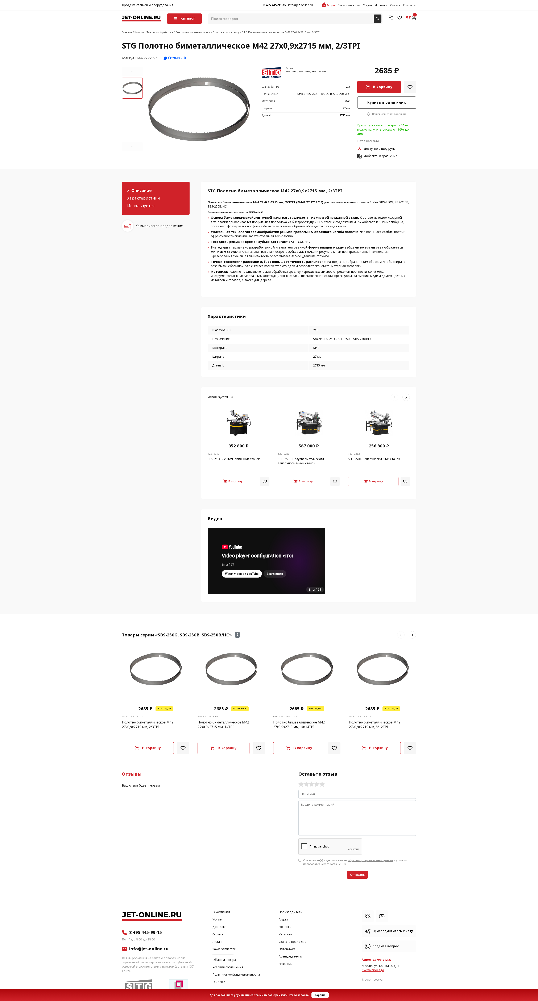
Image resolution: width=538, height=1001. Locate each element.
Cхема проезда (373, 970)
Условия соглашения (227, 967)
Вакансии (286, 964)
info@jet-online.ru (300, 5)
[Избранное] (399, 17)
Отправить (357, 874)
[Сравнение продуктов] (391, 17)
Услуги (367, 5)
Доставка (381, 5)
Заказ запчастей (349, 5)
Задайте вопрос (386, 946)
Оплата (395, 5)
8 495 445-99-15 (274, 5)
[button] (132, 71)
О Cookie (218, 982)
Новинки (285, 927)
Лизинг (217, 942)
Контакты (409, 5)
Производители (290, 912)
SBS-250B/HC (217, 206)
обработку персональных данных (370, 860)
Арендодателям (290, 957)
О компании (221, 912)
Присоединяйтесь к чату (393, 931)
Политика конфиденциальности (236, 975)
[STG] (272, 73)
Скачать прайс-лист (293, 942)
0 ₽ (408, 17)
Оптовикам (287, 949)
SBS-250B (401, 202)
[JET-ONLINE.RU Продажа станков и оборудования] (141, 19)
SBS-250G (386, 202)
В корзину (382, 87)
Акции (331, 5)
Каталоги (285, 934)
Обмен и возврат (225, 960)
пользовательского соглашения (324, 864)
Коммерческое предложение (159, 225)
